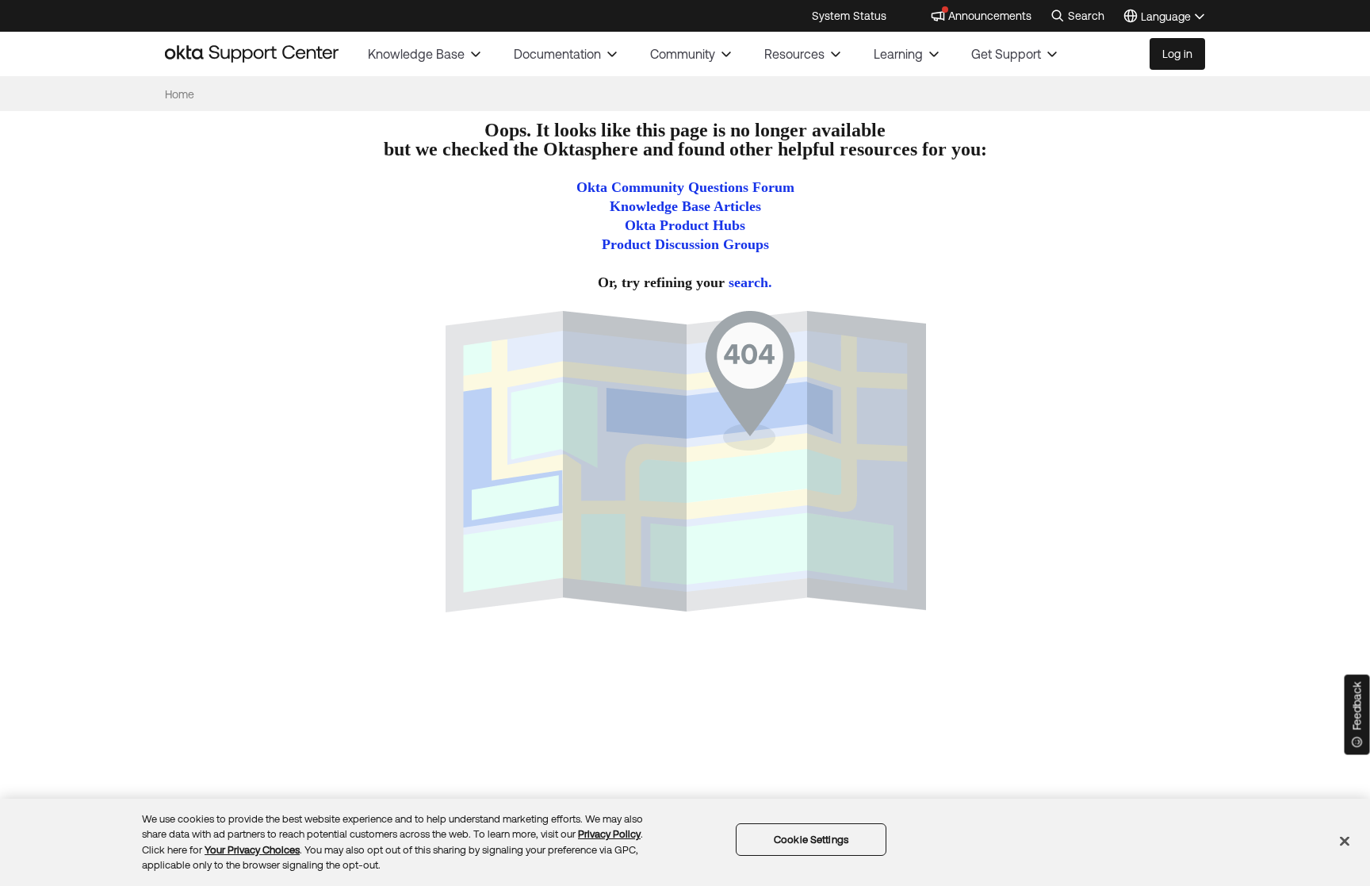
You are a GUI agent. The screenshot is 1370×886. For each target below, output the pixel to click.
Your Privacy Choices (252, 850)
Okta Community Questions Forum (685, 187)
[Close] (1344, 840)
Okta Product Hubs (685, 225)
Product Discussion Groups (685, 244)
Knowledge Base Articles (685, 206)
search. (750, 282)
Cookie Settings (811, 840)
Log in (1177, 54)
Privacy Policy (609, 834)
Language (1173, 17)
